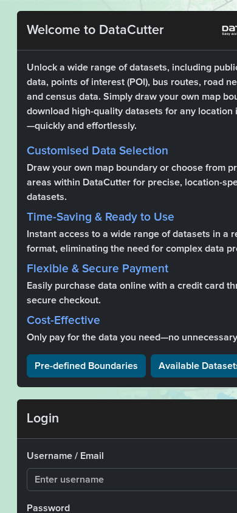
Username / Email (65, 456)
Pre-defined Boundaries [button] (86, 366)
